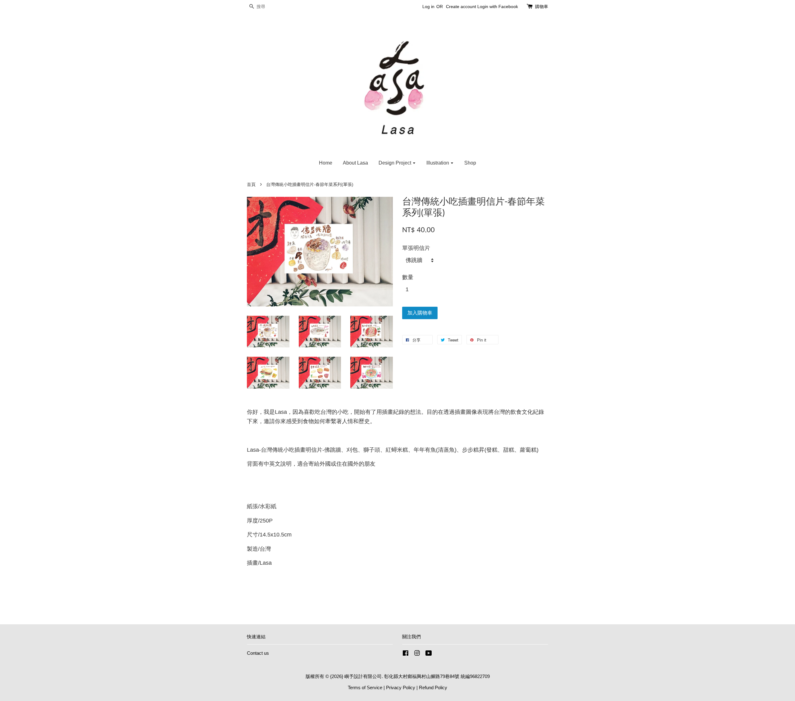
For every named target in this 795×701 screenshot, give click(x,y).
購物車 (541, 6)
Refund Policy (433, 687)
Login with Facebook (497, 6)
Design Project (395, 162)
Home (325, 162)
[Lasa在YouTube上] (428, 654)
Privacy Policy (400, 687)
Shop (470, 162)
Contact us (258, 653)
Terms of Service (365, 687)
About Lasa (355, 162)
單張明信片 (416, 248)
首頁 (251, 184)
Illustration (438, 162)
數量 (407, 277)
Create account (461, 6)
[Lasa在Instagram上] (417, 654)
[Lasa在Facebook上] (405, 654)
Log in (428, 6)
